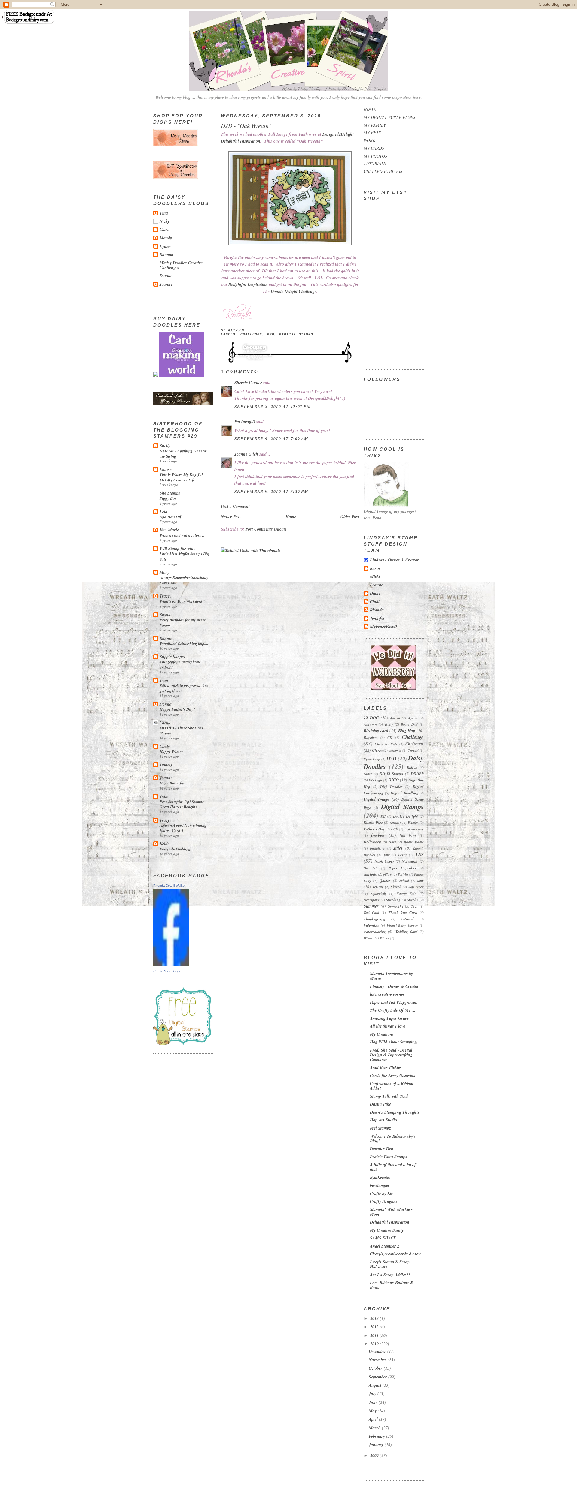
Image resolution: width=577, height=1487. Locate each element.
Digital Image (376, 799)
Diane (375, 593)
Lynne (165, 246)
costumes (395, 750)
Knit (387, 855)
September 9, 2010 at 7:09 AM (271, 439)
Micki (375, 576)
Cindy (165, 746)
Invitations (377, 848)
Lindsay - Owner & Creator (394, 560)
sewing (378, 886)
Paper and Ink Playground (393, 1002)
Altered (395, 718)
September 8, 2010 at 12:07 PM (272, 407)
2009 (375, 1455)
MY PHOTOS (375, 156)
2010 (375, 1344)
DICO (393, 780)
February (377, 1436)
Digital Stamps (296, 334)
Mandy (166, 238)
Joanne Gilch (246, 454)
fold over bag (414, 829)
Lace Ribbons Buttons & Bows (392, 1285)
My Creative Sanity (387, 1230)
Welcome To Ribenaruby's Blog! (393, 1138)
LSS (419, 854)
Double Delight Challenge (293, 291)
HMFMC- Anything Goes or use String (183, 453)
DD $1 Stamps (391, 773)
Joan (164, 680)
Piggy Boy (168, 498)
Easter (413, 822)
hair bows (408, 835)
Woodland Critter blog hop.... (184, 643)
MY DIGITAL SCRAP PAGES (389, 117)
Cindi (375, 602)
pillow (387, 874)
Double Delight (405, 816)
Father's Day (374, 829)
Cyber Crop (372, 759)
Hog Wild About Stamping (393, 1042)
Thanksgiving (374, 919)
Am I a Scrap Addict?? (390, 1275)
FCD (394, 829)
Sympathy (396, 906)
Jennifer (377, 618)
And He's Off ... (172, 516)
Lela (163, 512)
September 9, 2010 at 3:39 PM (271, 492)
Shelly (165, 446)
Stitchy (412, 899)
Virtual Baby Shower (402, 925)
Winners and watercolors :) (182, 535)
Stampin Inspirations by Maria (391, 976)
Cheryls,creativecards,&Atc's (395, 1254)
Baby (389, 724)
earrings (395, 822)
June (374, 1402)
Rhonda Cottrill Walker (169, 885)
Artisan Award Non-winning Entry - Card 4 (183, 827)
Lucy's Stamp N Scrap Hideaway (390, 1264)
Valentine (371, 925)
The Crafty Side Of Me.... (392, 1010)
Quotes (385, 880)
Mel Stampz (380, 1128)
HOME (370, 109)
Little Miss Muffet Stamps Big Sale (184, 556)
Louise (166, 469)
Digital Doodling (404, 793)
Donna (166, 276)
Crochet (413, 750)
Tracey (165, 596)
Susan (165, 615)
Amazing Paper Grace (389, 1018)
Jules (398, 848)
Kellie (164, 844)
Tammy (166, 765)
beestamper (380, 1185)
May (373, 1411)
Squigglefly (378, 893)
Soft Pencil (416, 887)
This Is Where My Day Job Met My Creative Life (182, 477)
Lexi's (402, 855)
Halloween (372, 841)
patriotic (370, 874)
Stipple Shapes (172, 657)
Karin (375, 568)
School (404, 880)
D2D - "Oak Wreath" (246, 125)
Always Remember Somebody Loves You (184, 579)
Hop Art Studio (383, 1120)
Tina (164, 213)
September (378, 1377)
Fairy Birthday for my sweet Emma (183, 622)
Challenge (251, 334)
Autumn (370, 724)
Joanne (166, 284)
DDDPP (417, 773)
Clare (164, 230)
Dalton (412, 767)
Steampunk (372, 900)
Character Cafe (386, 744)
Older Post (349, 517)
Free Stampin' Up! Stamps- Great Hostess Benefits (182, 804)
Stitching (393, 899)
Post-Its (403, 874)
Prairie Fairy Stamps (388, 1157)
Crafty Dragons (384, 1201)
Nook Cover (384, 861)
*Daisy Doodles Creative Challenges (181, 265)
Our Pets (371, 868)
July (373, 1394)
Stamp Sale (407, 893)
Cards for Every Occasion (393, 1076)
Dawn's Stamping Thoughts (395, 1112)
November (378, 1360)
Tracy (164, 820)
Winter (384, 938)
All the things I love (387, 1026)
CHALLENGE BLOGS (383, 171)
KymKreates (380, 1178)
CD (389, 737)
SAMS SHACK (383, 1238)
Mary (164, 572)
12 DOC (371, 718)
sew (420, 880)
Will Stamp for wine (177, 549)
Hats (392, 841)
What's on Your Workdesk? (182, 601)
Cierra (377, 750)
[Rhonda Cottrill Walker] (171, 964)
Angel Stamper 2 (384, 1246)
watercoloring (375, 931)
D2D (270, 334)
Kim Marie (169, 530)
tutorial (407, 919)
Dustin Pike (373, 822)
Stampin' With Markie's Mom (391, 1211)
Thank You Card (402, 912)
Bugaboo (370, 737)
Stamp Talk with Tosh (389, 1096)
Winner (369, 938)
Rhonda (166, 254)
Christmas (414, 744)
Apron (413, 718)
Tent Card (371, 912)
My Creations (382, 1034)
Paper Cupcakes (402, 868)
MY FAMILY (375, 125)
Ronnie (166, 638)
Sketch (396, 886)
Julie (164, 796)
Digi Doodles (391, 786)
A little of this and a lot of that (393, 1167)
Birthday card (376, 731)
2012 (375, 1327)
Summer (371, 906)
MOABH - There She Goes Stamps (181, 730)
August (376, 1385)
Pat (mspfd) (244, 422)
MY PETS (372, 132)
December (378, 1351)
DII (383, 816)
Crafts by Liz (381, 1194)
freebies (378, 835)
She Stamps (170, 493)
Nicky (164, 221)
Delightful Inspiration (248, 284)
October (376, 1368)
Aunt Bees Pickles (386, 1067)
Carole (165, 723)
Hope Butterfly (172, 783)
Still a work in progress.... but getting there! (184, 688)
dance (368, 774)
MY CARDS (374, 148)
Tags (414, 906)
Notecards (410, 861)
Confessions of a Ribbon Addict (392, 1085)
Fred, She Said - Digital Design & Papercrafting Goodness (391, 1055)
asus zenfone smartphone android (180, 664)
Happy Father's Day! (177, 709)
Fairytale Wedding (175, 849)
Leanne (376, 585)
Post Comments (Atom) (266, 529)
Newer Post (231, 517)
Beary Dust (409, 724)
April (374, 1419)
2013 (375, 1318)
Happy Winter (171, 751)
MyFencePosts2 (383, 627)
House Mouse (414, 842)
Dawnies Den (381, 1149)
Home (290, 517)
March (375, 1428)
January (377, 1445)
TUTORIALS (375, 163)
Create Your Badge (167, 971)
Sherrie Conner (248, 383)
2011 (375, 1335)
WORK (369, 140)
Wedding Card (406, 931)
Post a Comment (235, 506)
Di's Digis (375, 780)
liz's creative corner (387, 994)
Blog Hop (406, 731)
